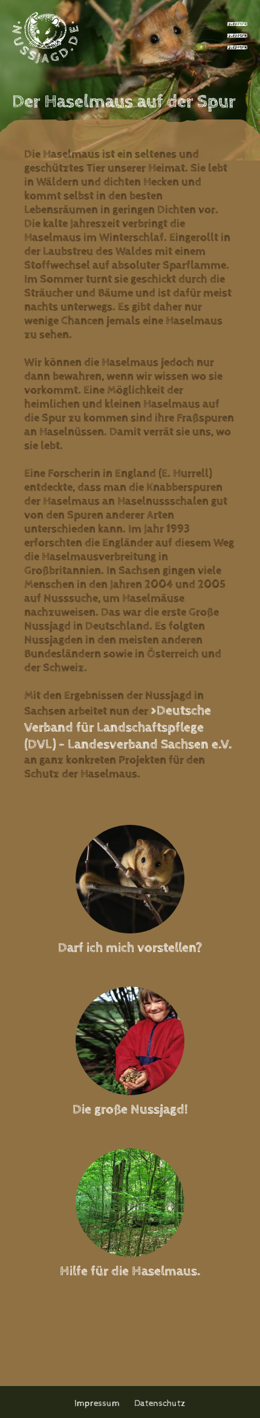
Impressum (97, 1403)
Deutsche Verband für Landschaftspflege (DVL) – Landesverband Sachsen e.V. (128, 727)
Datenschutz (160, 1403)
